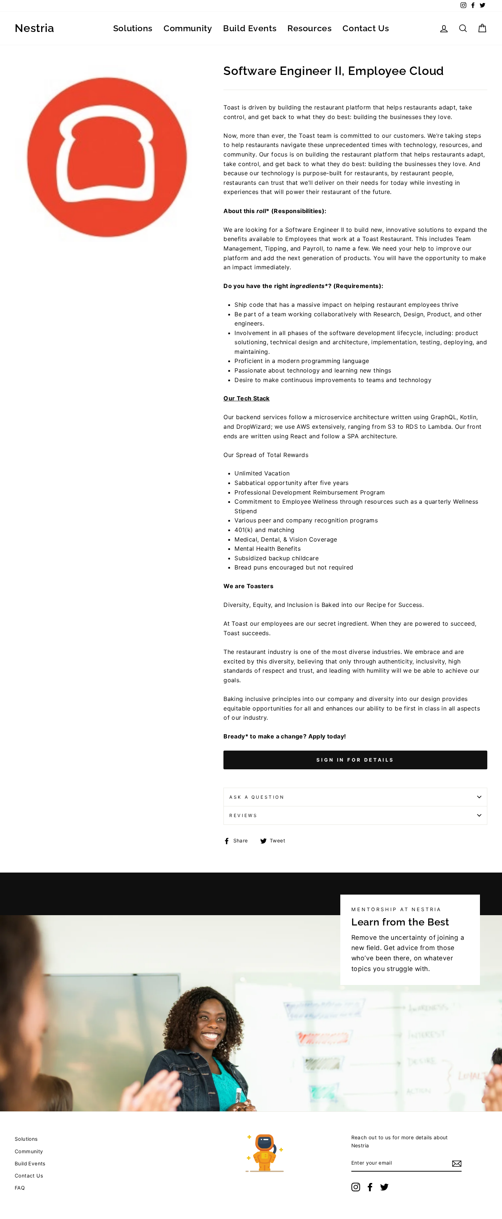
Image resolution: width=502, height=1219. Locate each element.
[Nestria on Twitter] (384, 1187)
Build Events (249, 28)
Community (188, 28)
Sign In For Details (355, 760)
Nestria (34, 28)
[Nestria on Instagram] (355, 1187)
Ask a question (256, 797)
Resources (309, 28)
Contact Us (366, 28)
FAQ (20, 1188)
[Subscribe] (457, 1163)
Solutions (133, 28)
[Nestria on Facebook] (370, 1187)
